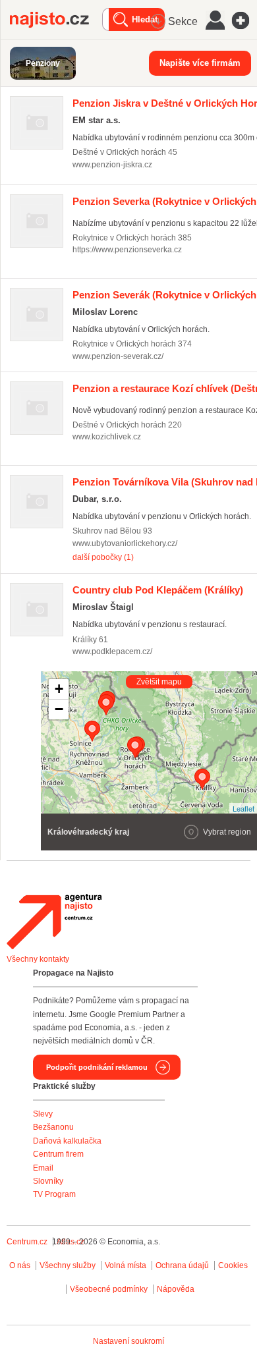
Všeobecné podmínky (109, 1289)
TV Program (54, 1194)
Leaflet (243, 808)
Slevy (43, 1114)
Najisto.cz (56, 20)
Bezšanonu (53, 1127)
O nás (19, 1265)
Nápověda (175, 1289)
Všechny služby (69, 1265)
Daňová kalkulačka (67, 1141)
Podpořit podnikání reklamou (97, 1067)
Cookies (233, 1265)
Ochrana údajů (182, 1265)
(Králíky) (157, 589)
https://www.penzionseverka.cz (127, 249)
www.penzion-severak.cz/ (117, 356)
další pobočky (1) (103, 557)
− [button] (59, 709)
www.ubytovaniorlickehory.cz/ (124, 543)
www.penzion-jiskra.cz (112, 164)
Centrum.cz (27, 1241)
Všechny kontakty (38, 959)
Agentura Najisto (54, 921)
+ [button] (59, 688)
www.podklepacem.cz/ (112, 651)
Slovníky (48, 1181)
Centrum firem (58, 1154)
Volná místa (125, 1265)
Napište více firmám (200, 63)
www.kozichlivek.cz (106, 436)
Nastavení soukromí (128, 1341)
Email (43, 1168)
